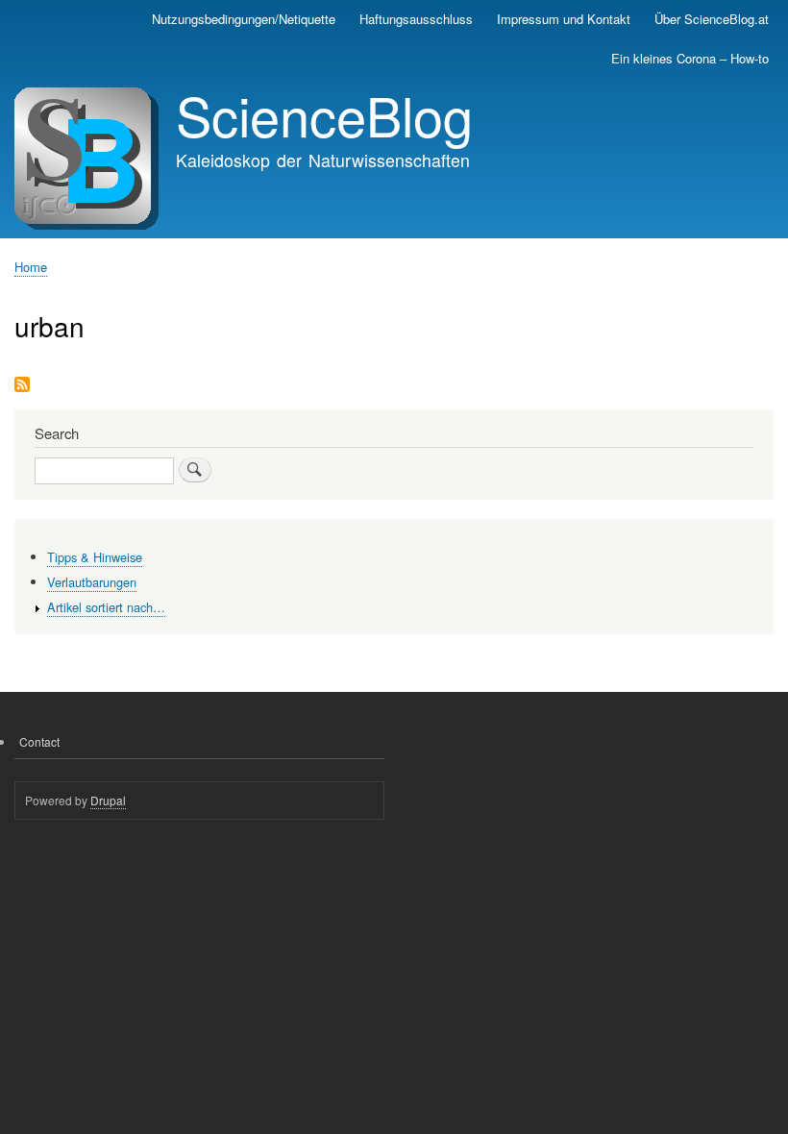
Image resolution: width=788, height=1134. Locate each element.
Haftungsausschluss (416, 19)
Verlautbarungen (91, 582)
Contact (39, 741)
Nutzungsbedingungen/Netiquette (243, 19)
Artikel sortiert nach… (106, 607)
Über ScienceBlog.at (711, 19)
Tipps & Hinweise (94, 557)
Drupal (108, 800)
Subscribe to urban (22, 386)
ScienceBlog (324, 114)
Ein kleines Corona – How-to (690, 58)
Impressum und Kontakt (563, 19)
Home (30, 267)
